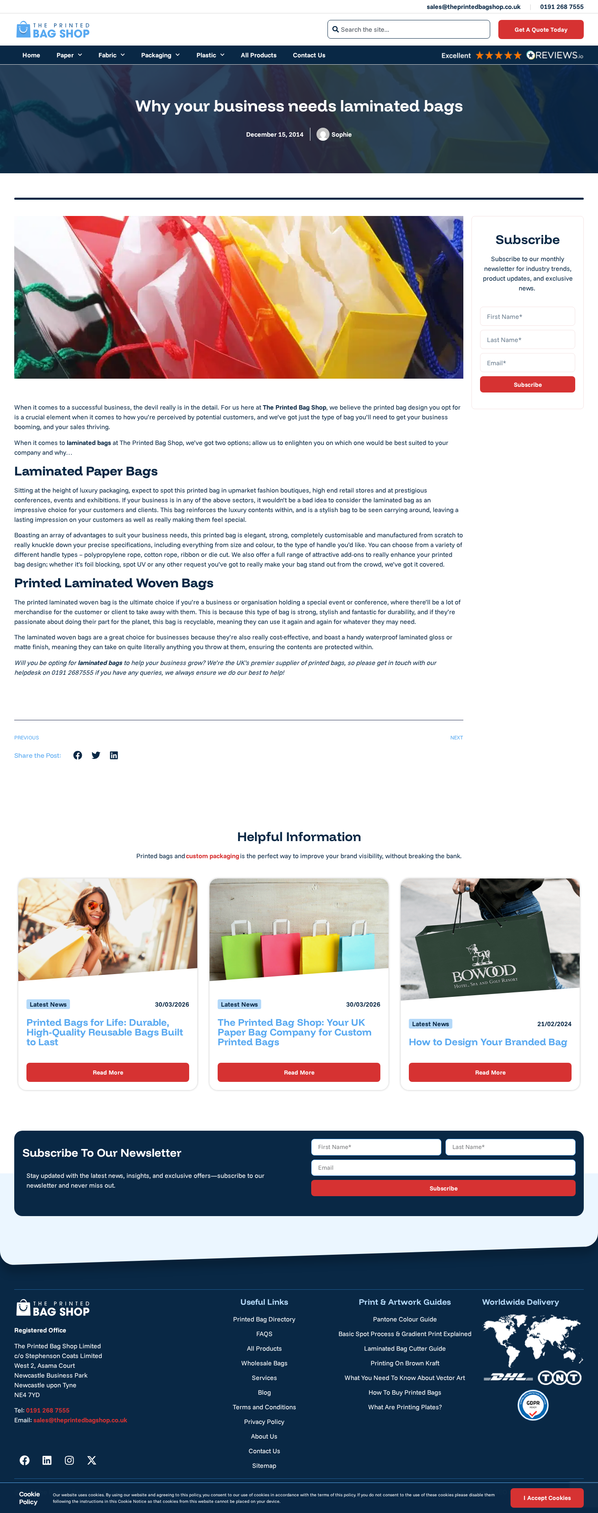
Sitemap (264, 1465)
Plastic (206, 55)
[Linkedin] (47, 1460)
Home (31, 55)
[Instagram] (69, 1460)
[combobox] (408, 29)
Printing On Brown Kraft (405, 1363)
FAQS (264, 1334)
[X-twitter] (91, 1460)
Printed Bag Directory (264, 1319)
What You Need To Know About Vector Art (405, 1377)
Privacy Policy (264, 1421)
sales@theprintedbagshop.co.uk (474, 6)
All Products (259, 55)
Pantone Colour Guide (405, 1319)
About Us (264, 1436)
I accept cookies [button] (547, 1498)
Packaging (156, 55)
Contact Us (309, 55)
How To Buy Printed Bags (405, 1392)
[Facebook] (24, 1460)
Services (264, 1377)
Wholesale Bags (264, 1363)
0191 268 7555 (562, 6)
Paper (65, 55)
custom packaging (212, 856)
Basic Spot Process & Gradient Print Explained (404, 1334)
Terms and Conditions (264, 1407)
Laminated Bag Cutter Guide (405, 1348)
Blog (264, 1392)
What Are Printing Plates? (405, 1407)
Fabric (107, 55)
